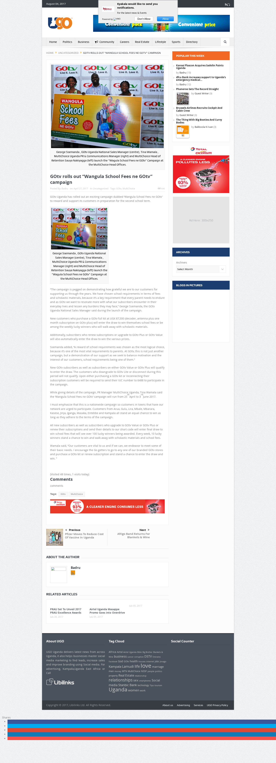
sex (135, 680)
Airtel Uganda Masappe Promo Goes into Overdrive (107, 610)
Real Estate (142, 42)
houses (142, 661)
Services (198, 705)
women (133, 690)
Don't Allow (143, 18)
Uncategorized (100, 188)
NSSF (144, 671)
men (111, 671)
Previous (74, 530)
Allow (165, 18)
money (118, 671)
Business (83, 42)
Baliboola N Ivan (204, 127)
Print (162, 188)
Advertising (183, 705)
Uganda (118, 689)
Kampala (115, 667)
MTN (124, 671)
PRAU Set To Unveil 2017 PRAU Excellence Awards (65, 610)
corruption (139, 657)
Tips (152, 685)
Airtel (120, 652)
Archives (181, 262)
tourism (158, 685)
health (134, 661)
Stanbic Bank (127, 685)
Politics (67, 42)
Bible (139, 652)
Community (107, 42)
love (146, 665)
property (113, 675)
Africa (112, 652)
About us (167, 705)
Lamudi (128, 666)
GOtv (118, 188)
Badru (65, 188)
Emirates (157, 657)
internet (150, 661)
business (120, 656)
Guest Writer (202, 93)
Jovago (163, 661)
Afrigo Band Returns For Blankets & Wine (133, 535)
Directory (192, 42)
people (151, 671)
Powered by (107, 19)
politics (158, 671)
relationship (140, 675)
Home (53, 42)
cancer (130, 657)
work (143, 690)
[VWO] (117, 19)
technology (143, 685)
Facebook (113, 661)
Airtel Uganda (129, 652)
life (137, 666)
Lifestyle (160, 42)
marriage (158, 666)
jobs (157, 661)
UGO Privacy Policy (217, 705)
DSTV (148, 656)
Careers (124, 42)
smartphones (145, 680)
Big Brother (147, 652)
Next (143, 530)
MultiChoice (129, 188)
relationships (121, 680)
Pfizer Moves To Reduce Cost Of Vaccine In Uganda (84, 535)
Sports (176, 42)
